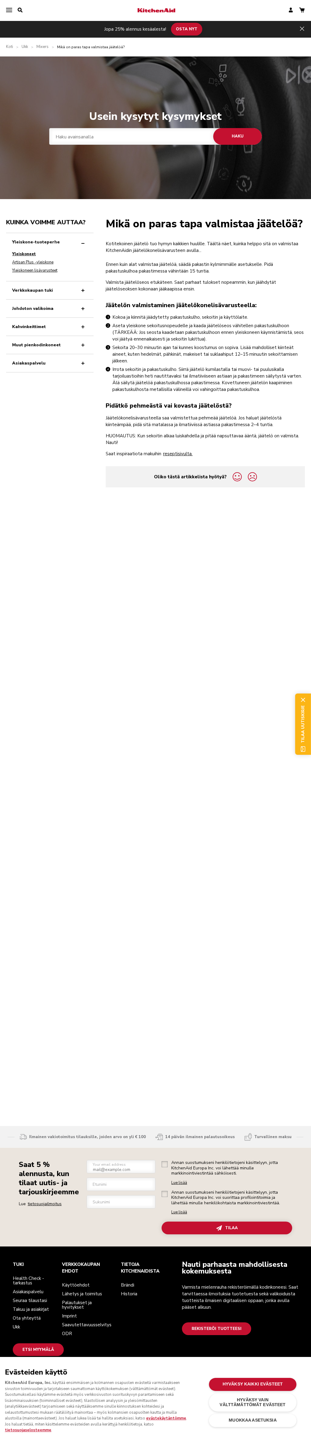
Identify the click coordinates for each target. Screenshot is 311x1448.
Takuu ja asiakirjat (31, 1309)
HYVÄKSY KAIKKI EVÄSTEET (253, 1384)
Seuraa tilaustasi (30, 1300)
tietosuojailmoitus (45, 1204)
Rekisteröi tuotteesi (216, 1328)
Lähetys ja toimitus (82, 1294)
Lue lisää (179, 1183)
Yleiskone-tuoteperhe (36, 242)
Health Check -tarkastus (28, 1280)
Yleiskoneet (24, 254)
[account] (291, 10)
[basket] (302, 10)
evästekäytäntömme (166, 1418)
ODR (67, 1334)
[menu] (9, 10)
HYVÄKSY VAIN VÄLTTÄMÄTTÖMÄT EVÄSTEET (252, 1402)
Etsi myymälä (38, 1349)
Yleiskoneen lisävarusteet (34, 270)
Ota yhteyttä (27, 1318)
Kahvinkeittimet (29, 327)
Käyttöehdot (76, 1285)
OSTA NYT (186, 29)
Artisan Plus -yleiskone (32, 262)
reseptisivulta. (178, 454)
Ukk (25, 47)
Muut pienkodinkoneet (36, 345)
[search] (20, 10)
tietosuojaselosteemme (28, 1430)
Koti (9, 47)
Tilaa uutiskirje (303, 724)
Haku (238, 136)
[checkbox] (165, 1164)
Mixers (42, 47)
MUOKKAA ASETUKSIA (252, 1420)
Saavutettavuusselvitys (86, 1325)
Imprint (69, 1316)
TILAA (231, 1228)
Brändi (127, 1285)
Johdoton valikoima (32, 308)
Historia (129, 1294)
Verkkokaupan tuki (32, 290)
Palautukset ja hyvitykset (77, 1305)
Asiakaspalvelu (29, 363)
